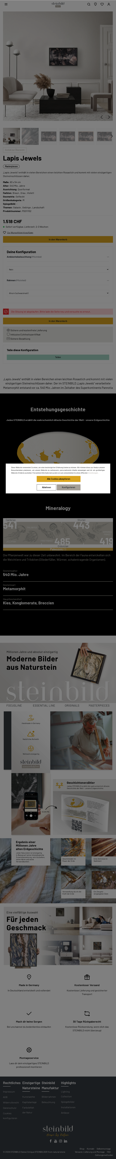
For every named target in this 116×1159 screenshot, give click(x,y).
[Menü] (6, 4)
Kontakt (90, 1148)
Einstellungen (93, 473)
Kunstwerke (28, 1096)
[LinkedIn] (65, 1142)
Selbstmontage (104, 1148)
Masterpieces (11, 166)
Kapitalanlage (29, 1102)
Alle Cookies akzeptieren (58, 479)
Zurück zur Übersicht (14, 150)
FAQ (109, 1152)
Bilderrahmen (49, 1096)
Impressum (9, 1091)
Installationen (68, 1107)
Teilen (58, 357)
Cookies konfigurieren (10, 1116)
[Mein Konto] (109, 4)
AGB (5, 1097)
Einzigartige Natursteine (31, 1085)
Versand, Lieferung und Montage (90, 1152)
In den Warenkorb (58, 239)
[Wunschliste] (102, 4)
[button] (58, 257)
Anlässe (65, 1112)
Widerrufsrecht (11, 1102)
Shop (82, 1148)
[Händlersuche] (95, 4)
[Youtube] (56, 1142)
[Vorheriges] (101, 117)
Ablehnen (46, 487)
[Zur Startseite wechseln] (58, 4)
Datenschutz (9, 1107)
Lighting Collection (66, 1094)
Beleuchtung (48, 1102)
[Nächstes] (109, 117)
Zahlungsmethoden (104, 1155)
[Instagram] (61, 1142)
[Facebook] (51, 1142)
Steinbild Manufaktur (50, 1085)
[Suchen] (89, 4)
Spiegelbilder (68, 1101)
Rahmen (11, 280)
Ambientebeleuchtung (19, 256)
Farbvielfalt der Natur (28, 1110)
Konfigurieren (68, 487)
